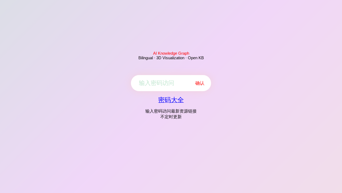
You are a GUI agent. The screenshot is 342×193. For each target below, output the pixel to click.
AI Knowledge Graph (171, 53)
